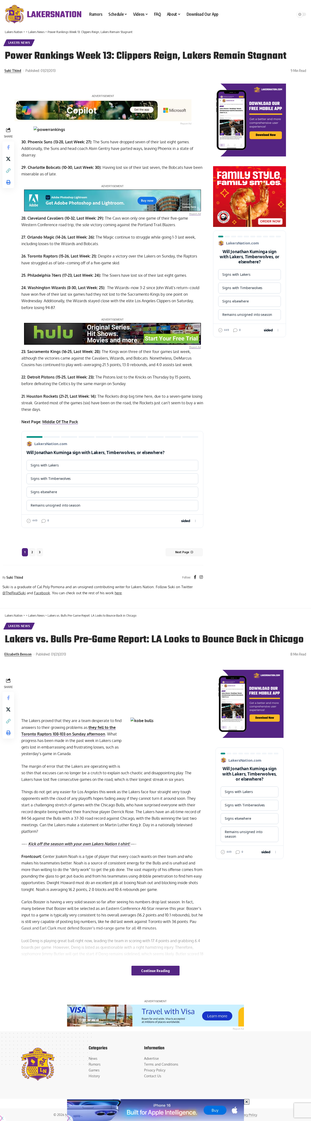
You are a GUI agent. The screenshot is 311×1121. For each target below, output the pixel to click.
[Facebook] (195, 577)
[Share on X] (8, 158)
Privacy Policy (247, 1115)
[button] (8, 170)
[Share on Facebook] (8, 147)
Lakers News (19, 42)
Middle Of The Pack (60, 421)
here (118, 593)
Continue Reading (155, 970)
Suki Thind (12, 70)
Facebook (42, 593)
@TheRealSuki (14, 593)
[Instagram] (201, 577)
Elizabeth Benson (18, 654)
